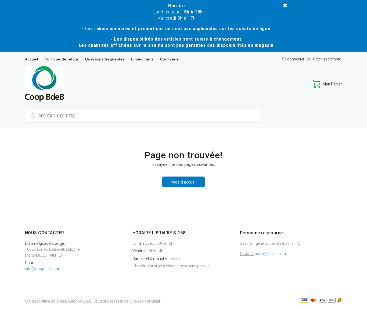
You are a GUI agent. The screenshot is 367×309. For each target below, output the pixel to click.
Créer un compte (327, 59)
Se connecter (293, 59)
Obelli (156, 301)
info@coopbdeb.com (43, 269)
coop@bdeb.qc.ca (270, 253)
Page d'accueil (184, 182)
